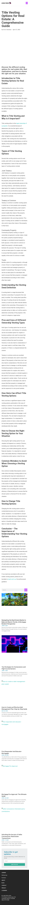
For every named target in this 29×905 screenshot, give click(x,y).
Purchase (4, 877)
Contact (4, 885)
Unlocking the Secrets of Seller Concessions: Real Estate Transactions (12, 836)
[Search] (25, 589)
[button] (27, 3)
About (3, 880)
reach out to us (12, 579)
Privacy (4, 888)
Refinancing (4, 875)
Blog (3, 882)
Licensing (4, 890)
